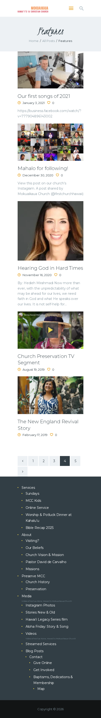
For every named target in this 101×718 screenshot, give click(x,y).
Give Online (42, 663)
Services (28, 488)
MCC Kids (33, 500)
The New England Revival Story (48, 425)
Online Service (37, 508)
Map (41, 689)
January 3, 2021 (34, 103)
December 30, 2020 (38, 175)
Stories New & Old (40, 612)
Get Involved (43, 670)
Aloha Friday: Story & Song (47, 626)
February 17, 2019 (35, 435)
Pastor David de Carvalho (46, 562)
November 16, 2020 (37, 275)
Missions (32, 569)
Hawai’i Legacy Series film (47, 619)
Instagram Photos (40, 605)
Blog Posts (34, 651)
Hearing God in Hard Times (50, 268)
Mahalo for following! (43, 168)
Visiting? (32, 541)
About (27, 535)
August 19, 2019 (34, 369)
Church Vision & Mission (45, 555)
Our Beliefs (34, 548)
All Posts (48, 41)
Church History (38, 582)
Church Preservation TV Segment (46, 359)
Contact (35, 657)
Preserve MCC (33, 576)
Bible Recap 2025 (40, 528)
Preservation (36, 589)
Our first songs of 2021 (44, 96)
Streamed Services (41, 644)
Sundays (32, 493)
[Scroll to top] (93, 706)
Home (34, 41)
